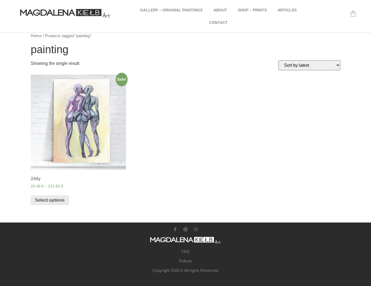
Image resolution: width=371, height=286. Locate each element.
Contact (218, 22)
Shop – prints (252, 10)
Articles (287, 10)
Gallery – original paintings (171, 10)
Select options (50, 200)
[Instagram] (196, 229)
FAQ (185, 251)
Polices (185, 261)
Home (36, 36)
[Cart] (353, 13)
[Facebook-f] (175, 229)
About (220, 10)
